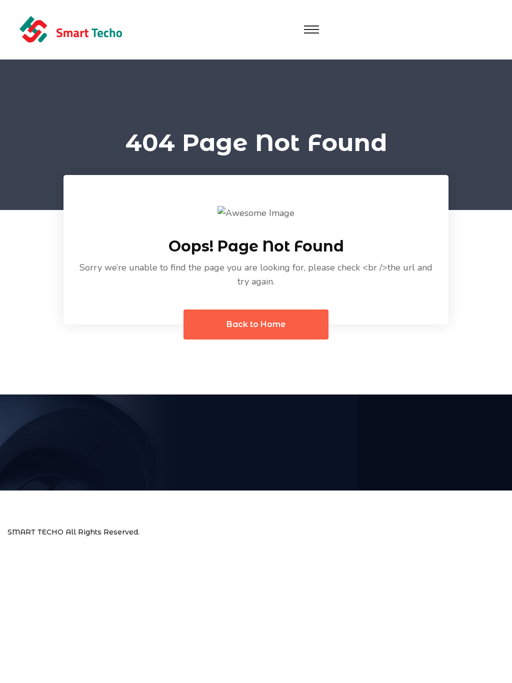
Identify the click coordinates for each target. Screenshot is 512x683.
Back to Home (256, 324)
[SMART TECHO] (70, 29)
